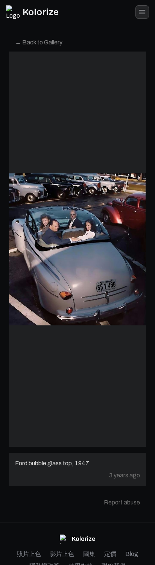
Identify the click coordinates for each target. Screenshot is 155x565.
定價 (110, 554)
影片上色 (62, 554)
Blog (131, 554)
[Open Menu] (142, 12)
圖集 (89, 554)
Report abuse (122, 502)
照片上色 (29, 554)
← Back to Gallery (38, 42)
